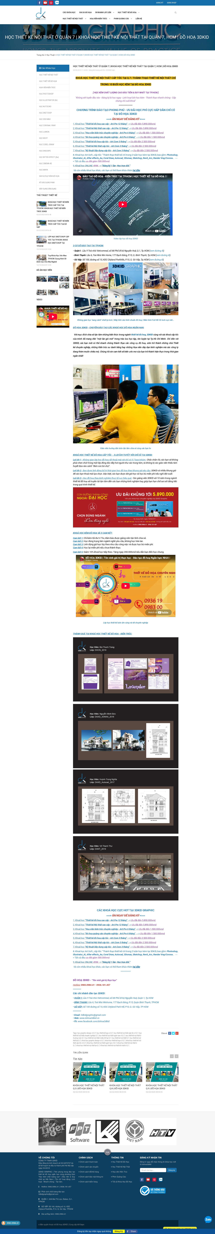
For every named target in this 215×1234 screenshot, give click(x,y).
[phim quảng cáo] (132, 19)
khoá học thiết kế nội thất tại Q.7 (88, 1045)
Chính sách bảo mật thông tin (91, 1176)
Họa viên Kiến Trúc (119, 1171)
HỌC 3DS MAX (45, 119)
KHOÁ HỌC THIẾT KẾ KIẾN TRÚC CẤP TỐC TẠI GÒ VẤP (53, 224)
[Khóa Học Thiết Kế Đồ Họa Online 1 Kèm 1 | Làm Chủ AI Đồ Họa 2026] (64, 279)
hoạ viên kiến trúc (98, 19)
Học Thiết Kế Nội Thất (121, 1166)
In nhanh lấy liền (103, 12)
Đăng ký (159, 3)
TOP (107, 1152)
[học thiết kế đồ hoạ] (139, 12)
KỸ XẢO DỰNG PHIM (46, 182)
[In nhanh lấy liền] (114, 12)
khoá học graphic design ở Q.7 (93, 1040)
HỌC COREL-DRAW (46, 144)
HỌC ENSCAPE (45, 151)
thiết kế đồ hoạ (138, 334)
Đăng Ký (119, 1231)
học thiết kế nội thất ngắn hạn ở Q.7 (112, 1036)
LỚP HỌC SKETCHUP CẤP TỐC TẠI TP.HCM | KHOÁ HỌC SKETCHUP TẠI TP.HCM (53, 241)
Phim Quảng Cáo (119, 1176)
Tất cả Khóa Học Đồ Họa (122, 1181)
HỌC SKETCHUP (45, 113)
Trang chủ (41, 55)
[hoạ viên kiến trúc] (110, 19)
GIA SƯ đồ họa (85, 12)
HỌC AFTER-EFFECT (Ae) (49, 157)
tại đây (136, 170)
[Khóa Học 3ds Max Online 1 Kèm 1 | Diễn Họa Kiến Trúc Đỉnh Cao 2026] (53, 279)
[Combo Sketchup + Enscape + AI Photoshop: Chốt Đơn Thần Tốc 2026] (42, 279)
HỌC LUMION (44, 132)
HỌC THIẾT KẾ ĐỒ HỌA (48, 81)
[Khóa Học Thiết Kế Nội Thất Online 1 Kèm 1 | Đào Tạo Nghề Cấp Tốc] (42, 292)
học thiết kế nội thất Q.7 (120, 1038)
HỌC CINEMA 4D (45, 163)
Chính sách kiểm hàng (88, 1181)
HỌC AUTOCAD (45, 106)
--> (114, 165)
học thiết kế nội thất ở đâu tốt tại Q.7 (98, 1038)
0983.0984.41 (13, 1223)
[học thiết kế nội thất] (86, 19)
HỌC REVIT (43, 138)
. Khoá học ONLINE (83, 165)
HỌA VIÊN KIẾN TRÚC (47, 88)
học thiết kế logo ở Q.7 (105, 1033)
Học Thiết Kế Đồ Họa (120, 1162)
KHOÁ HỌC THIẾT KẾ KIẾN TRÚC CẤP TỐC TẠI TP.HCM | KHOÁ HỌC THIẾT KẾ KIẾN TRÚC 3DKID (53, 206)
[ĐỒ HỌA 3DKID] (40, 13)
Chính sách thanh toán (88, 1162)
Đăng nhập (171, 3)
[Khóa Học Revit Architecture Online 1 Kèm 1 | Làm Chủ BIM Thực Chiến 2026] (64, 285)
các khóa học (69, 12)
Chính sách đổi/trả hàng (89, 1171)
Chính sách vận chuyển (88, 1166)
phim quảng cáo (121, 19)
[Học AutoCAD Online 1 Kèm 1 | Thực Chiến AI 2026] (53, 292)
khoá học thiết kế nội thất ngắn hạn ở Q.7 (102, 1043)
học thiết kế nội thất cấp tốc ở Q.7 (126, 1033)
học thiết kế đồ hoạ (127, 12)
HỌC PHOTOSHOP (46, 94)
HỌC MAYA (43, 170)
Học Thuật (51, 55)
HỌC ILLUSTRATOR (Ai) (48, 100)
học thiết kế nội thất (73, 19)
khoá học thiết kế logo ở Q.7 (115, 1040)
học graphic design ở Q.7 (86, 1033)
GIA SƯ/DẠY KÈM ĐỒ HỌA (49, 176)
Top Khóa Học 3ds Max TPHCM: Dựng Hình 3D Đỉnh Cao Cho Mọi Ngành (52, 259)
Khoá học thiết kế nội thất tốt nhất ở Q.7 (114, 1045)
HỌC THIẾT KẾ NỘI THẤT (48, 75)
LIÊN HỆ (139, 19)
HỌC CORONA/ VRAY (47, 125)
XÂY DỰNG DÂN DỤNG (47, 189)
